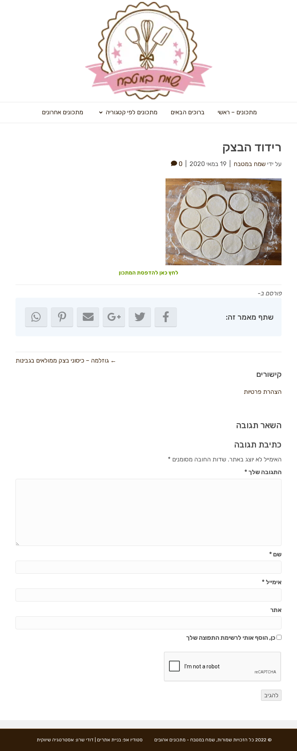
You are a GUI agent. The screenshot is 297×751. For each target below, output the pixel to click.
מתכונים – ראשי (237, 112)
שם (275, 554)
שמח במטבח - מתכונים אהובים (184, 740)
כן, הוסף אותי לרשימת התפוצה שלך (231, 637)
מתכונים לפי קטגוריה (131, 112)
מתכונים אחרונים (62, 112)
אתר (276, 610)
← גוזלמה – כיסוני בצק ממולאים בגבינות (65, 360)
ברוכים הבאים (188, 112)
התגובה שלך (263, 472)
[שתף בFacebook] (166, 317)
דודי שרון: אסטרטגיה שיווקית (65, 740)
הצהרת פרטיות (263, 391)
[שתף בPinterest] (62, 317)
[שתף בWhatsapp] (36, 317)
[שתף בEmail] (88, 317)
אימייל (272, 582)
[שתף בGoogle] (114, 317)
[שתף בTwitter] (140, 317)
